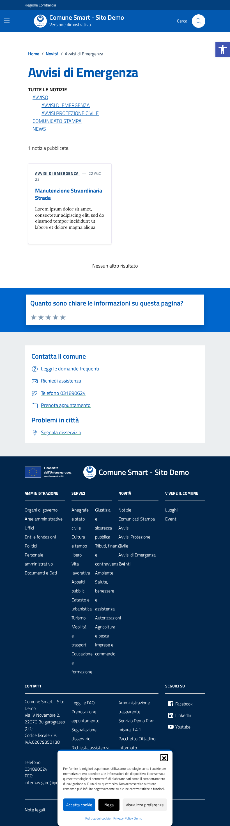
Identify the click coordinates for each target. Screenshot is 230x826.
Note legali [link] (35, 809)
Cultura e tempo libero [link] (79, 545)
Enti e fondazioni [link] (40, 536)
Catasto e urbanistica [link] (82, 604)
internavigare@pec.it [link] (44, 782)
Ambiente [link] (104, 572)
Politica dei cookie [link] (98, 818)
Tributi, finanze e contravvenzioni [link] (110, 554)
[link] (222, 49)
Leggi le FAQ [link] (83, 702)
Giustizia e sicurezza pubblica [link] (103, 523)
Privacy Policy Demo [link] (127, 818)
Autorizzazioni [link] (108, 617)
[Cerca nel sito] (198, 21)
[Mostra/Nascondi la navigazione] (6, 20)
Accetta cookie (79, 805)
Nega (109, 805)
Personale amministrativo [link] (39, 559)
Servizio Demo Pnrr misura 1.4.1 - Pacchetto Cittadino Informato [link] (136, 734)
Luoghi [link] (171, 509)
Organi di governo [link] (41, 509)
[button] (164, 758)
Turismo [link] (79, 617)
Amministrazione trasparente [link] (134, 707)
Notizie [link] (124, 509)
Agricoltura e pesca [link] (105, 631)
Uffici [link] (29, 527)
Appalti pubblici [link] (78, 586)
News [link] (39, 129)
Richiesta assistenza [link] (90, 747)
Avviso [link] (40, 97)
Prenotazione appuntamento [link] (85, 716)
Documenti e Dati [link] (41, 572)
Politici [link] (31, 545)
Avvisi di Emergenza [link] (66, 105)
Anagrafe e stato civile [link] (80, 518)
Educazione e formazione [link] (82, 662)
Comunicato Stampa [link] (57, 121)
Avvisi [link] (123, 527)
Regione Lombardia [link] (40, 5)
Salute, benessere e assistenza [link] (105, 595)
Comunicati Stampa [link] (136, 518)
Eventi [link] (124, 563)
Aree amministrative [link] (44, 518)
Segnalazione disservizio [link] (84, 734)
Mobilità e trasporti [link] (79, 635)
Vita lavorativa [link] (81, 568)
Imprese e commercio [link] (105, 649)
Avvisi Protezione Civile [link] (70, 113)
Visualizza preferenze (145, 805)
